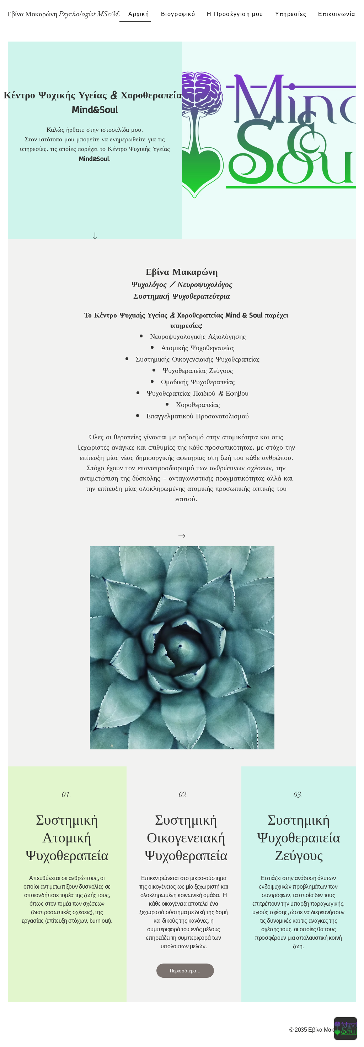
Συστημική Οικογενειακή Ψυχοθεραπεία (186, 837)
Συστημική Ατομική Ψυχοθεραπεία (67, 837)
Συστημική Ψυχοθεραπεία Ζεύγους (298, 837)
